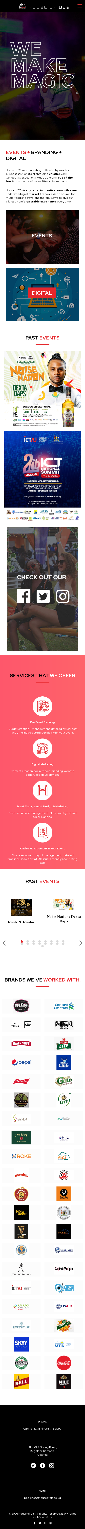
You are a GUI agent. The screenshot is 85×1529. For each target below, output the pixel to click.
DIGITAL (42, 293)
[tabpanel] (21, 912)
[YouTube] (45, 1523)
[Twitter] (40, 1523)
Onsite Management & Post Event (42, 848)
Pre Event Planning (42, 722)
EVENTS (42, 235)
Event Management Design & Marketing (42, 806)
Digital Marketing (42, 764)
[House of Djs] (44, 6)
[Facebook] (34, 1523)
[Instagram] (50, 1523)
